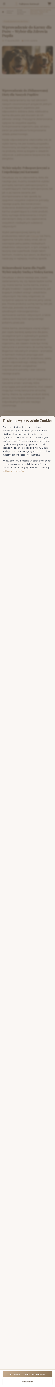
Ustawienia (27, 1382)
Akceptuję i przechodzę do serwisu (27, 1374)
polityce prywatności (13, 471)
